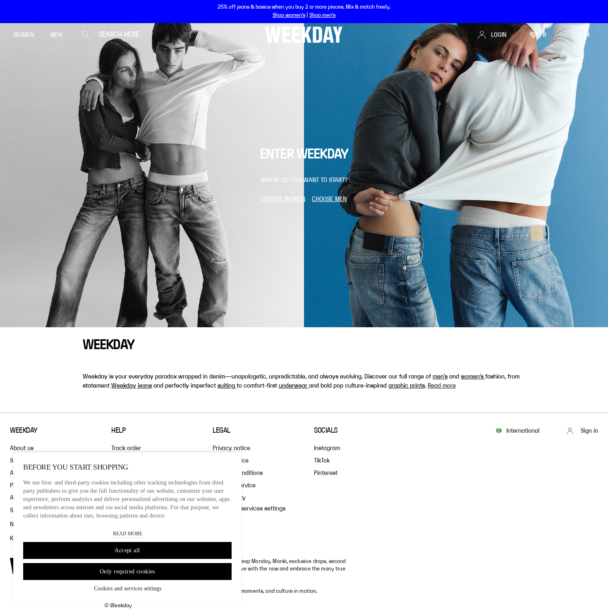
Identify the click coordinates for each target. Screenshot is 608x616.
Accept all (127, 550)
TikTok (322, 460)
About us (22, 448)
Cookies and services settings (127, 588)
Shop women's (289, 15)
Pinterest (326, 473)
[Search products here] (86, 34)
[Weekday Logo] (303, 34)
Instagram (327, 448)
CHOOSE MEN (329, 199)
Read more (442, 385)
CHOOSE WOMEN (283, 199)
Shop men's (322, 15)
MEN (56, 34)
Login (498, 34)
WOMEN (23, 34)
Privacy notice (231, 448)
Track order (126, 448)
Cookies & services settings (249, 508)
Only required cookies (127, 571)
